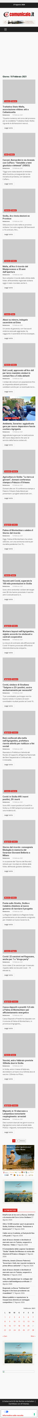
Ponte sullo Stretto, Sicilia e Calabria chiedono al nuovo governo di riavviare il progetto (19, 888)
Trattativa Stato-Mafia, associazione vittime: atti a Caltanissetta (19, 92)
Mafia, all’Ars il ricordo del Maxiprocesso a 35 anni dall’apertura (19, 251)
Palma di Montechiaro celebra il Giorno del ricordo (19, 515)
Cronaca (7, 101)
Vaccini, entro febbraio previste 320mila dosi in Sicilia (19, 1045)
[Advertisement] (19, 22)
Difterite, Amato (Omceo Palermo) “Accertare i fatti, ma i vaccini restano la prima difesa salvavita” (19, 1263)
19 (24, 1326)
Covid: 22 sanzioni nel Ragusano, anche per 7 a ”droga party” (19, 941)
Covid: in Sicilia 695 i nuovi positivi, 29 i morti (19, 781)
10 (14, 1321)
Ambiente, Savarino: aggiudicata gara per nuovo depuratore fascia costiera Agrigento (19, 408)
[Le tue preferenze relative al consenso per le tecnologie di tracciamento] (34, 1414)
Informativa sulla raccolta (13, 1415)
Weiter (22, 1141)
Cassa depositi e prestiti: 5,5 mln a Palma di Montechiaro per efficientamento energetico (19, 992)
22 (5, 1330)
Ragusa (14, 951)
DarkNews (13, 1404)
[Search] (32, 29)
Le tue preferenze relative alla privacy (21, 1412)
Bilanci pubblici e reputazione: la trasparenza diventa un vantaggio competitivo (16, 1299)
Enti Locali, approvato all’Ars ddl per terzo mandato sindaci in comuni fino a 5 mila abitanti (19, 355)
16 (10, 1326)
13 (28, 1321)
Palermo (14, 101)
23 (10, 1330)
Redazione (6, 115)
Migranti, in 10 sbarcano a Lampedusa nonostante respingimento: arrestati (19, 1096)
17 (14, 1326)
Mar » (33, 1336)
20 (28, 1326)
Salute (13, 575)
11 (19, 1321)
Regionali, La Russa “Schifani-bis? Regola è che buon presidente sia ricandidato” (16, 1290)
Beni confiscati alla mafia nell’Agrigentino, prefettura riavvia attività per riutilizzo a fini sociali (19, 723)
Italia (6, 154)
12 (24, 1321)
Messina (7, 897)
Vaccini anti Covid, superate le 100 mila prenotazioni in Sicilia (19, 566)
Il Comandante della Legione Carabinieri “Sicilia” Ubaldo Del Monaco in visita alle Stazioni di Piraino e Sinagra (18, 1251)
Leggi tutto (8, 128)
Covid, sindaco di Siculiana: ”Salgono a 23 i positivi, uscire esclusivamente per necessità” (19, 670)
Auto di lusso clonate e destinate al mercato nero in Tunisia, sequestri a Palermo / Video (17, 1242)
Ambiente (15, 418)
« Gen (5, 1336)
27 (28, 1330)
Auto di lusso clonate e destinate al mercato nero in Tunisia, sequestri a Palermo (17, 1272)
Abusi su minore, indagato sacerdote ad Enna (19, 305)
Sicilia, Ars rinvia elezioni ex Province (19, 201)
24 (14, 1330)
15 (5, 1326)
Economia (8, 471)
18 (19, 1326)
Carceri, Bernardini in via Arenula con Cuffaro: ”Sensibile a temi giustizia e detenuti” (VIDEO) (19, 145)
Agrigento (8, 418)
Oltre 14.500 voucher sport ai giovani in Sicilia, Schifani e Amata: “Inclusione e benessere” (18, 1226)
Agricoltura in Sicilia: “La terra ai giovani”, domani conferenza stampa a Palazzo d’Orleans (19, 462)
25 (19, 1330)
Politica (12, 154)
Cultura (15, 525)
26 (24, 1330)
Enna (13, 314)
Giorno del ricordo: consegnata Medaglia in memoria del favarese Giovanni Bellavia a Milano (19, 832)
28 (33, 1330)
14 (33, 1321)
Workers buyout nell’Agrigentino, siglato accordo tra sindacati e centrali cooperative (19, 616)
